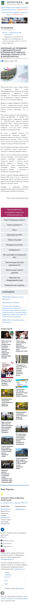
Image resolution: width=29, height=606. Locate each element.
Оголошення (8, 35)
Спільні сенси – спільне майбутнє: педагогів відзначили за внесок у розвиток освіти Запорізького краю (21, 346)
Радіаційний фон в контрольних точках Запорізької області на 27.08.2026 (21, 416)
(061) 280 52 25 (5, 517)
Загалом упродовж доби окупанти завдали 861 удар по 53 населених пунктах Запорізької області (7, 451)
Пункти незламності (14, 225)
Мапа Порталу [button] (7, 489)
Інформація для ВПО (14, 235)
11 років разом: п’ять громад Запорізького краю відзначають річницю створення (21, 393)
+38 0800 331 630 (17, 14)
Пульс (14, 230)
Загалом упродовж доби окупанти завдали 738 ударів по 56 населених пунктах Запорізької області (21, 463)
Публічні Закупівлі (14, 240)
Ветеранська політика (14, 245)
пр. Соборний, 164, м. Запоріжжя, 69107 (12, 503)
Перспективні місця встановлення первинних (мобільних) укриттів (14, 212)
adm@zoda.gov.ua (20, 509)
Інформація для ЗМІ (15, 32)
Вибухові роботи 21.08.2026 (10, 302)
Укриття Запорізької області (14, 220)
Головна (4, 32)
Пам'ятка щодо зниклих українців (14, 271)
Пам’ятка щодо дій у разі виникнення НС (14, 264)
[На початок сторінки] (14, 603)
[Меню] (26, 3)
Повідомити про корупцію (14, 285)
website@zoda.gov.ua (7, 559)
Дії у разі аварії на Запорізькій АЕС (14, 256)
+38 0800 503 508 (22, 9)
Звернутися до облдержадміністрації (14, 279)
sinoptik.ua (21, 588)
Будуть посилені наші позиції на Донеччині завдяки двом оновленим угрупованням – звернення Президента (7, 427)
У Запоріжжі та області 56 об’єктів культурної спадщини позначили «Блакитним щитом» (21, 370)
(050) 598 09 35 (5, 509)
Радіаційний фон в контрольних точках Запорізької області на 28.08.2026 (7, 402)
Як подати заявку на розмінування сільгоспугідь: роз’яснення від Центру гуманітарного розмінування (21, 439)
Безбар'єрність (14, 250)
